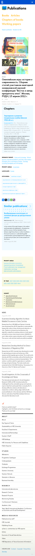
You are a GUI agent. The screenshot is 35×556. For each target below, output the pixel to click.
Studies (5, 451)
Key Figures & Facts (8, 423)
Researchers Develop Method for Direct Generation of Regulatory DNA (16, 346)
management (21, 267)
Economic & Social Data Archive (11, 535)
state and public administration (12, 271)
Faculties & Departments (9, 429)
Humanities (9, 300)
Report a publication (7, 29)
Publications (16, 8)
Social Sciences (10, 306)
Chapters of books (12, 19)
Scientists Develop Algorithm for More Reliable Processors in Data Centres (15, 320)
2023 (24, 281)
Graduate (5, 464)
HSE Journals (6, 522)
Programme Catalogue (9, 458)
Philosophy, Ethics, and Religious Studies (12, 161)
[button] (4, 209)
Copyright (20, 549)
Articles (15, 15)
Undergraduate (6, 461)
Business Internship (8, 480)
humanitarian (19, 265)
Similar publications (15, 206)
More (19, 283)
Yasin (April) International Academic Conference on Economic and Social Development (17, 509)
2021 (5, 283)
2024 (21, 281)
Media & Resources (10, 515)
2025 (17, 281)
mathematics (7, 269)
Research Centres (7, 492)
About (4, 416)
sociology (14, 269)
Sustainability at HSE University (11, 426)
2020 (8, 283)
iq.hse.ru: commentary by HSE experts (13, 529)
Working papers (11, 24)
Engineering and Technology (14, 298)
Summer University (7, 471)
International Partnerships (10, 433)
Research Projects (7, 495)
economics (18, 263)
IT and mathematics (9, 267)
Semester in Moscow (8, 477)
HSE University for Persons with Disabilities (15, 442)
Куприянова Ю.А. (8, 123)
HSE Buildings (6, 439)
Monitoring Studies (8, 499)
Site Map (4, 551)
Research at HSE (17, 29)
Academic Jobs (6, 505)
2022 (27, 281)
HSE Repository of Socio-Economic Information (16, 542)
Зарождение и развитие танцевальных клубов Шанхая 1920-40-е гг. (15, 118)
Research (6, 486)
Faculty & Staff (6, 436)
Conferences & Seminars (9, 502)
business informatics (9, 263)
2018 (15, 283)
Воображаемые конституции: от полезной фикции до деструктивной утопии (17, 215)
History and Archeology (20, 157)
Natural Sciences (10, 303)
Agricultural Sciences (11, 296)
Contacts (13, 549)
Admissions (5, 454)
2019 (12, 283)
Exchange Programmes (9, 467)
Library (4, 532)
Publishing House (7, 525)
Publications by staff (8, 519)
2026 (14, 281)
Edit (32, 554)
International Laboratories (10, 489)
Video (4, 538)
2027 (11, 281)
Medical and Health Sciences (14, 302)
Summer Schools (7, 474)
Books (5, 15)
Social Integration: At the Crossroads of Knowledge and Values (16, 375)
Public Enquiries (6, 446)
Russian (12, 171)
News (4, 312)
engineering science (9, 265)
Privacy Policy (27, 549)
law (16, 267)
